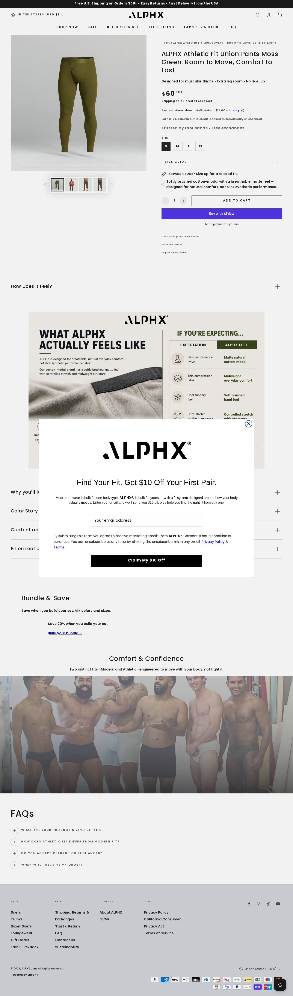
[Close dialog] (248, 423)
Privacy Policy (213, 542)
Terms (58, 547)
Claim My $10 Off (146, 560)
